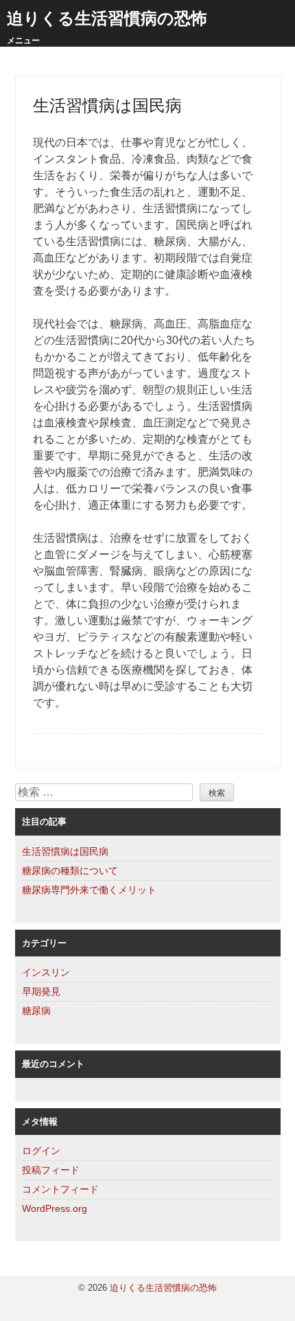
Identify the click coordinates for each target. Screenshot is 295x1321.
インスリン (46, 972)
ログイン (41, 1150)
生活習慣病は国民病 (65, 851)
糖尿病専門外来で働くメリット (89, 889)
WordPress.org (54, 1208)
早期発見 (41, 991)
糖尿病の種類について (70, 870)
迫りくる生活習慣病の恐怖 (107, 18)
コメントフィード (60, 1189)
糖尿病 (36, 1010)
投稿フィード (51, 1169)
